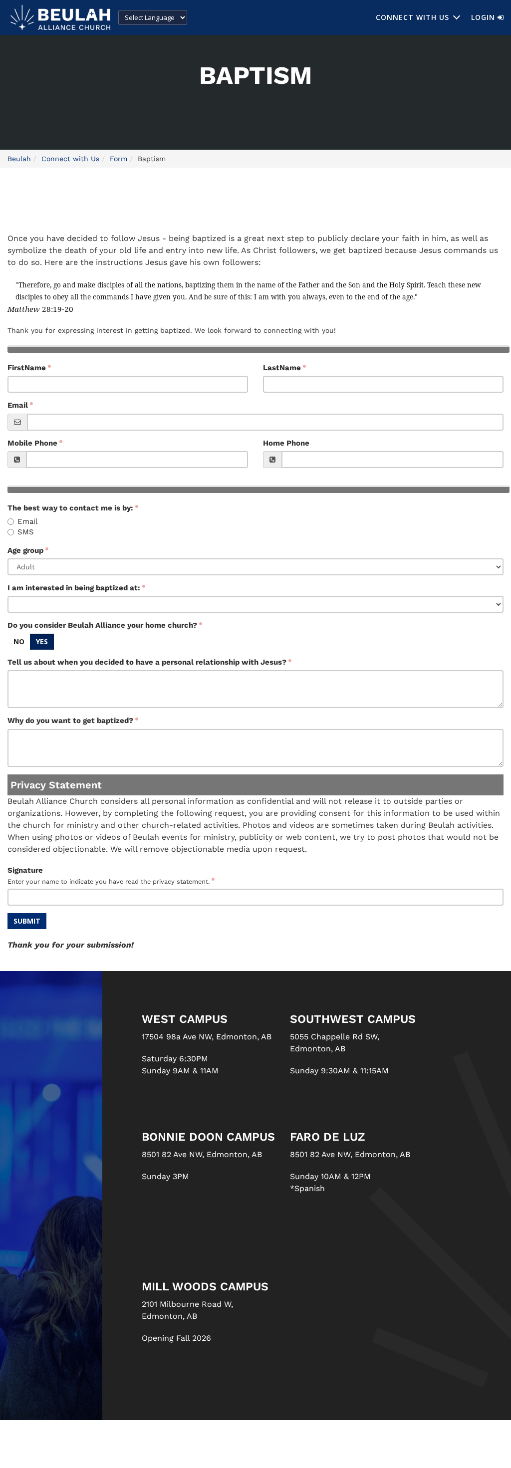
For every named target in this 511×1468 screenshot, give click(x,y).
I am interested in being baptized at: (73, 587)
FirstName (26, 367)
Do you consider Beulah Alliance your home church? (102, 625)
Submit (26, 921)
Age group (25, 550)
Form (118, 159)
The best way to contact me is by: (70, 507)
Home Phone (286, 443)
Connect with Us (70, 159)
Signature (108, 875)
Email (17, 405)
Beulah (19, 159)
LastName (282, 367)
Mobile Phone (32, 443)
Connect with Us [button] (412, 17)
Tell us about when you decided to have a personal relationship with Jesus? (146, 662)
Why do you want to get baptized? (70, 720)
